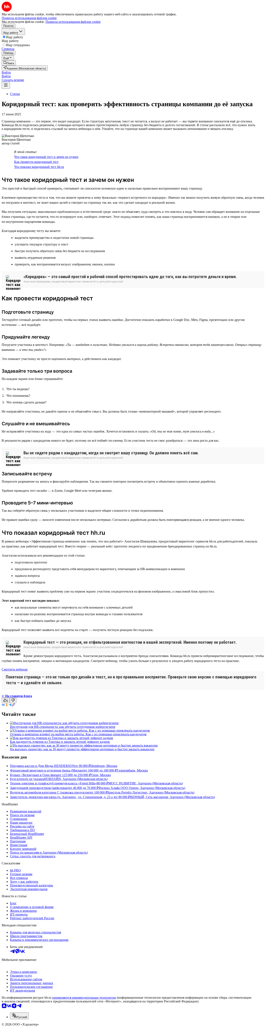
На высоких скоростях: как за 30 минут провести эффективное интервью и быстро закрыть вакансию (82, 749)
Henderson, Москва (103, 766)
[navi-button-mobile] (6, 85)
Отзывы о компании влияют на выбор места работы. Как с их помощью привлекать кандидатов (78, 734)
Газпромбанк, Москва (132, 770)
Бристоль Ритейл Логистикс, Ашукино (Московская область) (150, 792)
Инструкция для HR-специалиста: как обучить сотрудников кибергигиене (62, 726)
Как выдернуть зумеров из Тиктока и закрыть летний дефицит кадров (60, 741)
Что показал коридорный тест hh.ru (39, 167)
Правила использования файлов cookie (73, 21)
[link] (9, 62)
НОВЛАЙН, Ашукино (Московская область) (76, 779)
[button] (6, 72)
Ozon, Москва (101, 775)
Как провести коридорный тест (36, 162)
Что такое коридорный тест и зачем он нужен (46, 157)
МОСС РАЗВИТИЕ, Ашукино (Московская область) (145, 783)
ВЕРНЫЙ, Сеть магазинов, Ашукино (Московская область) (172, 797)
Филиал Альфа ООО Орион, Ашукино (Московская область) (142, 788)
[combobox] (19, 1015)
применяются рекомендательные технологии (84, 997)
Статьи (15, 94)
